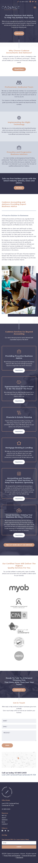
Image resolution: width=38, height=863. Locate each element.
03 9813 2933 (6, 809)
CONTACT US (19, 690)
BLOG (3, 822)
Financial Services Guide (29, 855)
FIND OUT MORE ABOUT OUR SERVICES (19, 545)
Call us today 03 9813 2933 (14, 773)
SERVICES (5, 820)
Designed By (19, 857)
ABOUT (4, 817)
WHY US (4, 815)
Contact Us (19, 33)
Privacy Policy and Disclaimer (12, 855)
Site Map (4, 835)
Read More (19, 69)
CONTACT (5, 824)
